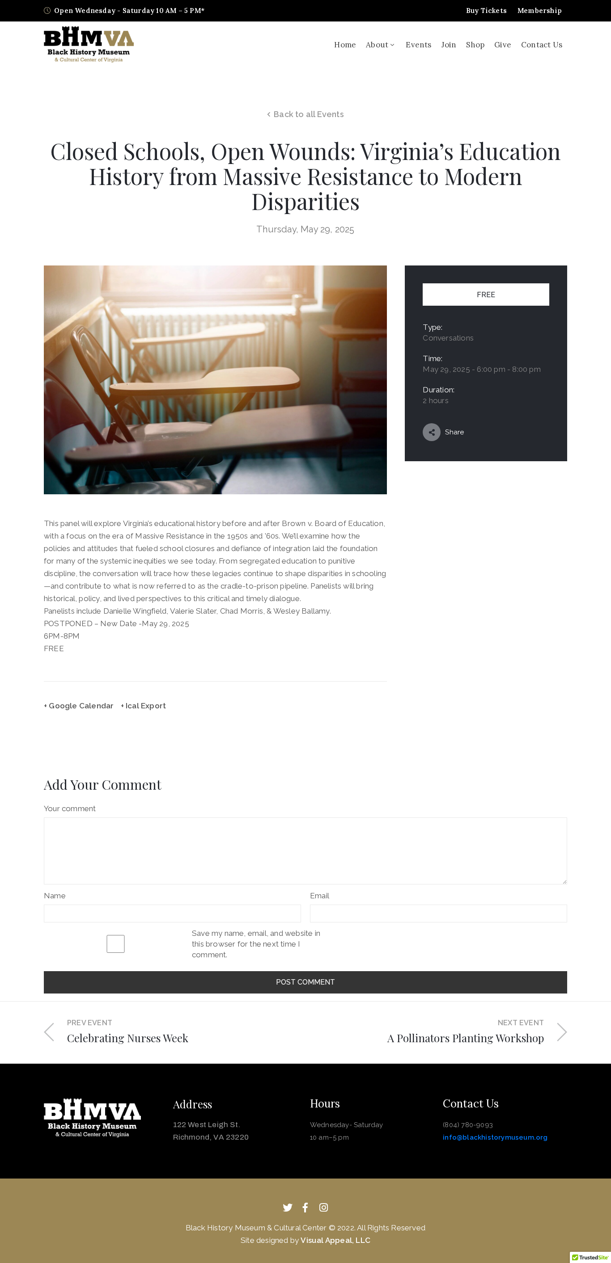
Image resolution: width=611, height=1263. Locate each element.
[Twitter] (288, 1208)
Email (319, 895)
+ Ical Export (143, 705)
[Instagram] (323, 1208)
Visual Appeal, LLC (335, 1240)
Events (418, 45)
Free (486, 294)
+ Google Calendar (79, 705)
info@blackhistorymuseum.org (495, 1137)
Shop (475, 45)
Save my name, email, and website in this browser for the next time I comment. (256, 944)
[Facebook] (305, 1208)
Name (55, 895)
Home (345, 45)
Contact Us (541, 45)
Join (449, 45)
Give (502, 45)
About (377, 45)
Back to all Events (309, 114)
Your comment (70, 808)
